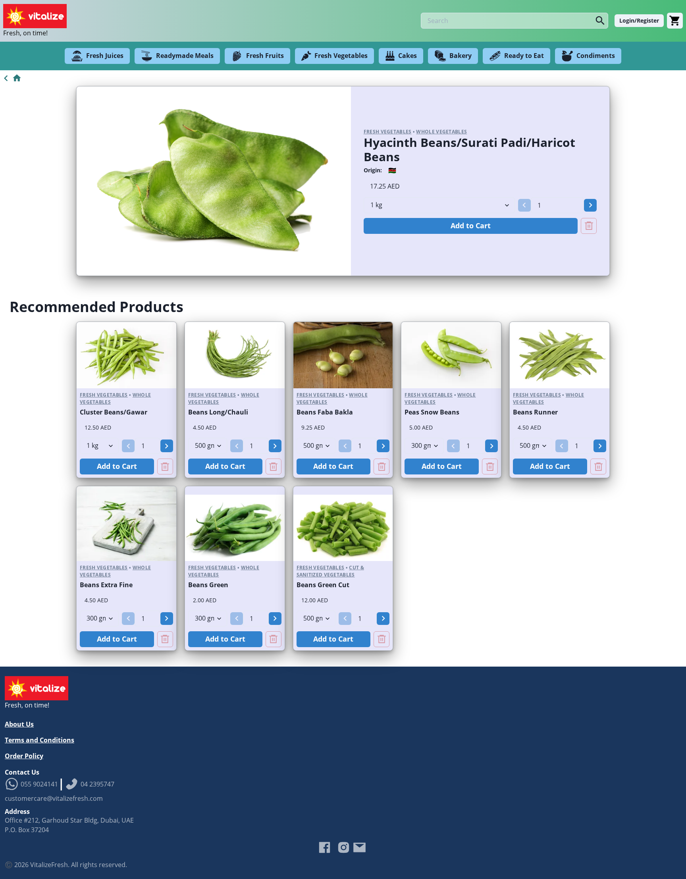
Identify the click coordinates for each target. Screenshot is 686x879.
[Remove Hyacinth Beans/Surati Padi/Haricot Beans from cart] (589, 226)
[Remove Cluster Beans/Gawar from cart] (165, 466)
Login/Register (639, 20)
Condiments (595, 55)
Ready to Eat (524, 55)
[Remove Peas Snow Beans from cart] (490, 466)
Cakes (407, 55)
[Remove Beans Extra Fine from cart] (165, 639)
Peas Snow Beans (432, 412)
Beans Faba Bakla (325, 412)
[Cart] (675, 21)
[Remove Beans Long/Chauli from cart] (273, 466)
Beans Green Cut (323, 584)
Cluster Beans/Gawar (113, 412)
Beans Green (208, 584)
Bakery (460, 55)
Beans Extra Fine (106, 584)
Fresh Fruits (265, 55)
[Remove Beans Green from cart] (273, 639)
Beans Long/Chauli (218, 412)
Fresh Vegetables (341, 55)
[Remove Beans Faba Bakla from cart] (381, 466)
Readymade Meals (185, 55)
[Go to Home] (11, 78)
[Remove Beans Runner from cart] (598, 466)
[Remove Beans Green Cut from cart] (381, 639)
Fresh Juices (104, 55)
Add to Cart (471, 225)
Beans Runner (535, 412)
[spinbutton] (557, 205)
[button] (524, 205)
